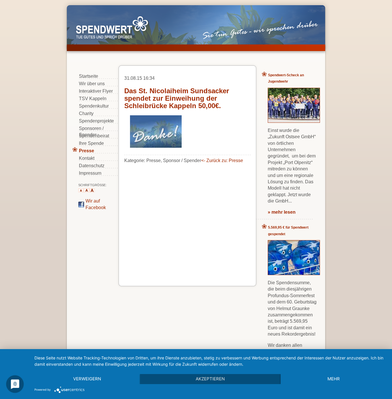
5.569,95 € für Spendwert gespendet (288, 230)
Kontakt (86, 158)
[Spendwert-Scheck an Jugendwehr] (294, 120)
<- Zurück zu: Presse (222, 160)
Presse (86, 150)
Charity (86, 113)
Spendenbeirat (94, 135)
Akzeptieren (210, 379)
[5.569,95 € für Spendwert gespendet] (294, 273)
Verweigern (87, 379)
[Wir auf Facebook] (81, 205)
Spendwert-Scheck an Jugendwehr (286, 78)
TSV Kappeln (92, 98)
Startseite (88, 76)
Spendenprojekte (96, 120)
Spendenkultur (94, 106)
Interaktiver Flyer (96, 91)
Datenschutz (91, 165)
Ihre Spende (91, 143)
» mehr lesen (282, 212)
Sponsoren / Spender (91, 128)
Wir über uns (92, 83)
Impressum (90, 173)
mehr (333, 379)
